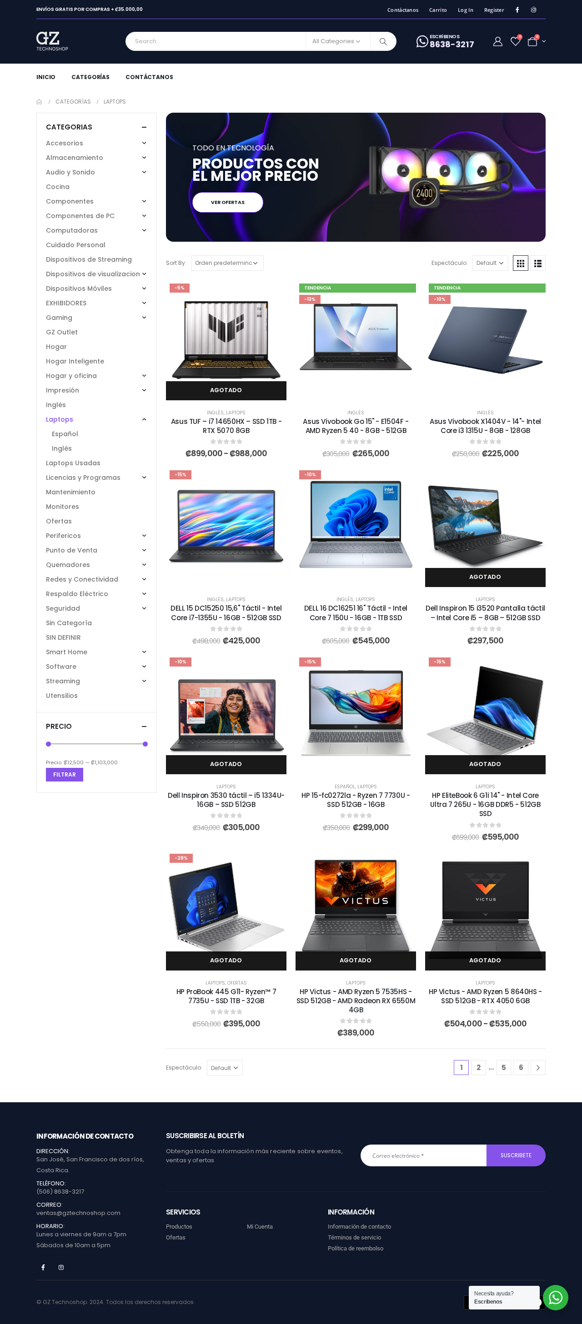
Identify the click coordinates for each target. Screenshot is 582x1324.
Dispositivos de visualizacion (93, 274)
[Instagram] (534, 10)
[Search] (383, 41)
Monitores (62, 506)
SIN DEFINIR (63, 637)
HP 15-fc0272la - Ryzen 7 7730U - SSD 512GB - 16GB (355, 800)
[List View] (538, 263)
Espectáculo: (449, 263)
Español (345, 786)
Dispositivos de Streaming (89, 259)
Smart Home (66, 652)
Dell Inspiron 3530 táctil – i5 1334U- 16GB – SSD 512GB (226, 800)
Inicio (45, 77)
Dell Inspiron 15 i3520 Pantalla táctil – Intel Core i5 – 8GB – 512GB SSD (485, 612)
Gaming (59, 317)
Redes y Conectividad (82, 579)
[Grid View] (520, 263)
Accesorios (64, 143)
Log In (465, 9)
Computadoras (72, 230)
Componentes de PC (80, 215)
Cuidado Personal (75, 244)
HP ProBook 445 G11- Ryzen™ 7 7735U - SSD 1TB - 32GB (226, 996)
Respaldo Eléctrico (77, 593)
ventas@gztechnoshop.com (78, 1213)
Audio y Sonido (70, 172)
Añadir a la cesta (363, 390)
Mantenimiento (70, 492)
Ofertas (237, 983)
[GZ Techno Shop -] (61, 41)
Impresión (62, 390)
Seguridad (63, 608)
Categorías (90, 77)
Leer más (492, 577)
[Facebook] (517, 10)
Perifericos (63, 535)
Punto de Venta (71, 550)
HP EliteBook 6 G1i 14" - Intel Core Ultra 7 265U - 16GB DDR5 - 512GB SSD (485, 805)
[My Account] (497, 41)
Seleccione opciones (233, 390)
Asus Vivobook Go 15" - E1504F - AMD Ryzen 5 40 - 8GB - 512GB (355, 426)
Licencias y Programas (83, 477)
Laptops (236, 412)
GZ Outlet (62, 332)
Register (494, 9)
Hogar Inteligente (75, 361)
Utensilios (62, 695)
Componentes (70, 201)
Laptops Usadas (73, 463)
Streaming (63, 681)
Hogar (56, 346)
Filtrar (64, 774)
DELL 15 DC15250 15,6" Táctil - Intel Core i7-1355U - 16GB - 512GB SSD (226, 612)
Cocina (58, 186)
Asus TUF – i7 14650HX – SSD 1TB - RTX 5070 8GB (226, 426)
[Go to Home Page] (39, 101)
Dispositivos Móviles (79, 288)
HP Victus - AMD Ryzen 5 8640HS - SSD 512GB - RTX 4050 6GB (485, 996)
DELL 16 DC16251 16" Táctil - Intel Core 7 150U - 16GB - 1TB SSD (355, 612)
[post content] (226, 340)
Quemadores (68, 564)
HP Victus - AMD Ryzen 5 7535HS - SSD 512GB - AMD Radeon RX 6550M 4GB (355, 1001)
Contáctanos (402, 9)
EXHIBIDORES (66, 303)
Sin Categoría (69, 622)
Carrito (438, 9)
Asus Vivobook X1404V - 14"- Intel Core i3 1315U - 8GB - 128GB (485, 426)
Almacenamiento (74, 157)
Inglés (215, 412)
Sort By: (176, 263)
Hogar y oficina (71, 375)
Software (61, 666)
